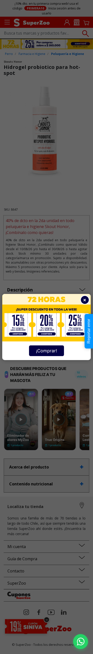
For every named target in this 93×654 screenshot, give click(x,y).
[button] (80, 641)
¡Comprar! (46, 350)
